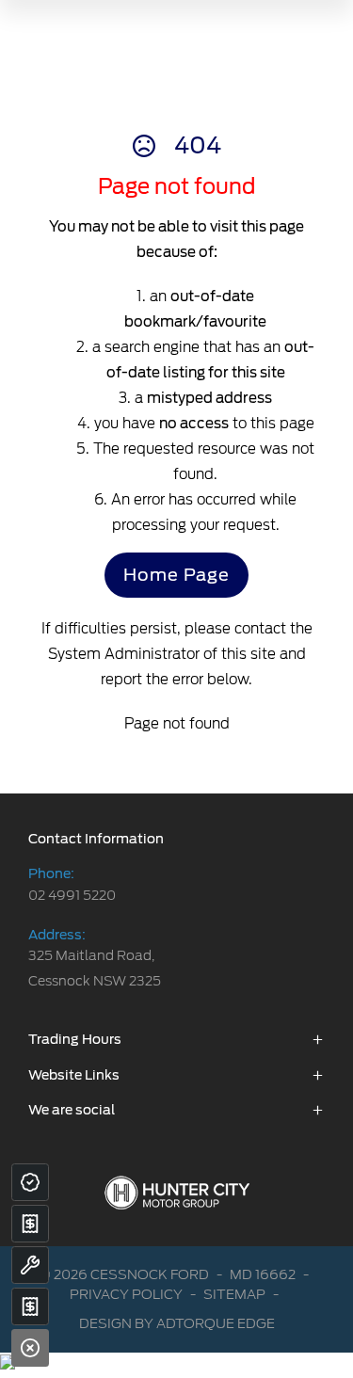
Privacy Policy (126, 1294)
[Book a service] (30, 1265)
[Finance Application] (30, 1306)
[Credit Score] (30, 1182)
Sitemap (234, 1294)
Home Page (176, 575)
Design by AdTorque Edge (177, 1323)
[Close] (30, 1348)
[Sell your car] (30, 1223)
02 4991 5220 (72, 895)
